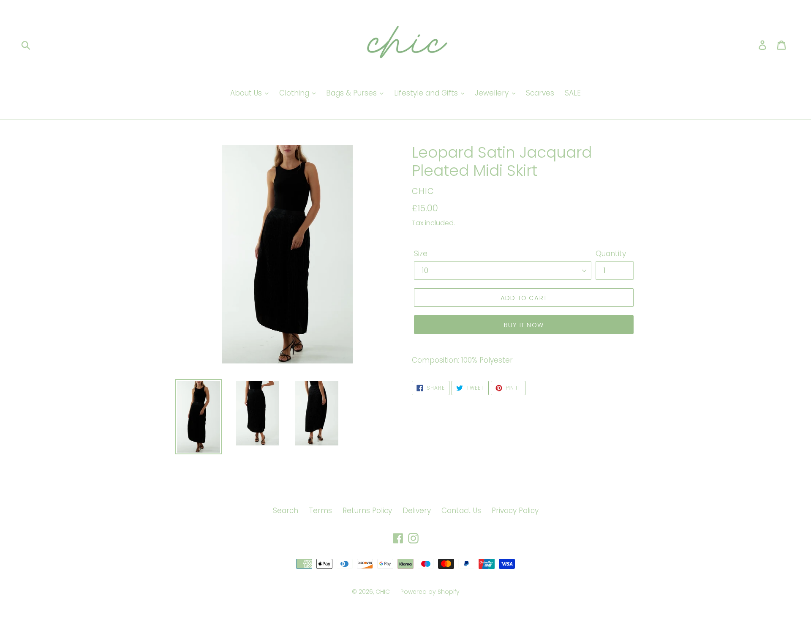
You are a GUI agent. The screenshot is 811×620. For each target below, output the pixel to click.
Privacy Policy (515, 510)
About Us (247, 93)
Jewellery (493, 93)
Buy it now (524, 324)
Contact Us (461, 510)
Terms (320, 510)
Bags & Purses (352, 93)
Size (420, 254)
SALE (573, 93)
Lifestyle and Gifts (427, 93)
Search (285, 510)
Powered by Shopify (430, 591)
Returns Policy (367, 510)
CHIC (383, 591)
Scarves (540, 93)
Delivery (417, 510)
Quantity (611, 254)
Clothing (295, 93)
